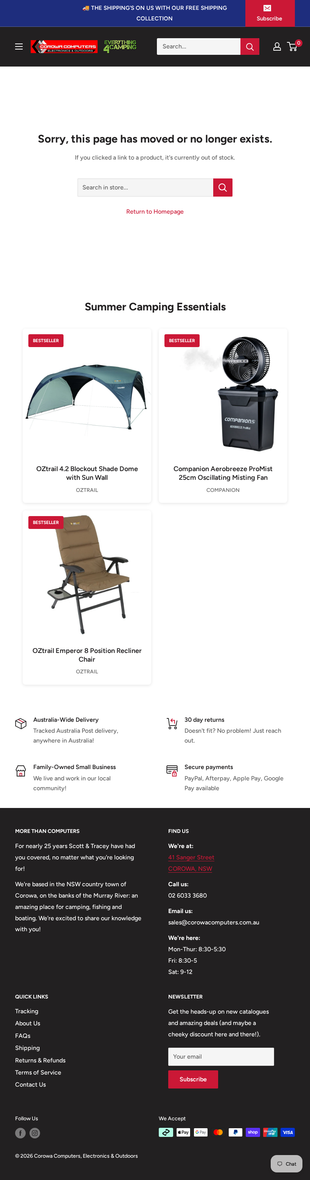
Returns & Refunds (40, 1060)
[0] (292, 46)
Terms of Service (38, 1072)
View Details (87, 405)
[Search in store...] (222, 187)
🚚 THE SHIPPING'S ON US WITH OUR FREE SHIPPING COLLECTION (154, 13)
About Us (27, 1023)
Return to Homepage (155, 211)
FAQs (22, 1035)
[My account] (277, 46)
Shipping (27, 1047)
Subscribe (269, 18)
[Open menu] (19, 46)
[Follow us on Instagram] (34, 1133)
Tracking (26, 1011)
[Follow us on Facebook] (20, 1133)
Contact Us (30, 1084)
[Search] (249, 46)
